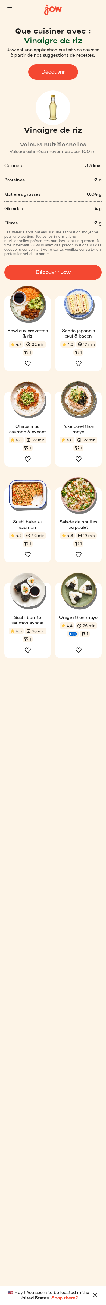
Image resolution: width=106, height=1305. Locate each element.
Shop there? (64, 1298)
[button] (9, 9)
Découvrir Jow (53, 272)
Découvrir (53, 72)
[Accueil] (53, 10)
